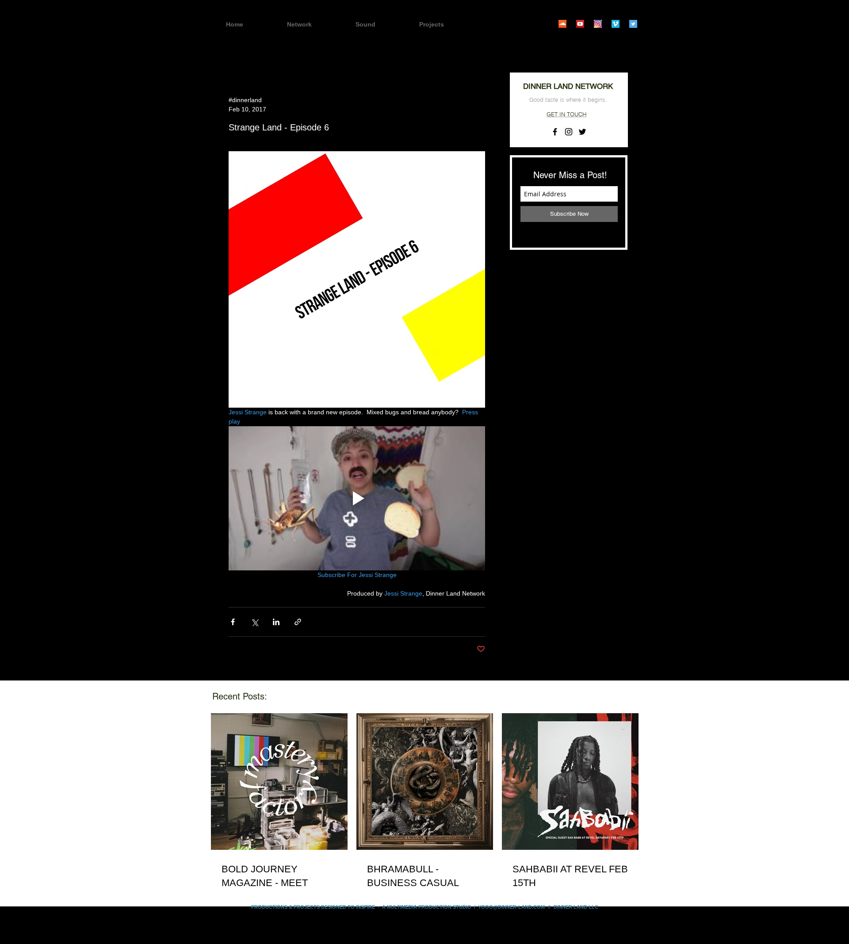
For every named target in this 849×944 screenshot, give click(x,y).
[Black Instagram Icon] (569, 132)
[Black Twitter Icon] (582, 132)
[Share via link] (298, 622)
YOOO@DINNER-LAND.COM (511, 907)
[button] (447, 25)
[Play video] (357, 498)
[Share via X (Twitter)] (254, 622)
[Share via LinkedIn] (276, 622)
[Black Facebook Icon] (555, 132)
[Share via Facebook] (233, 622)
